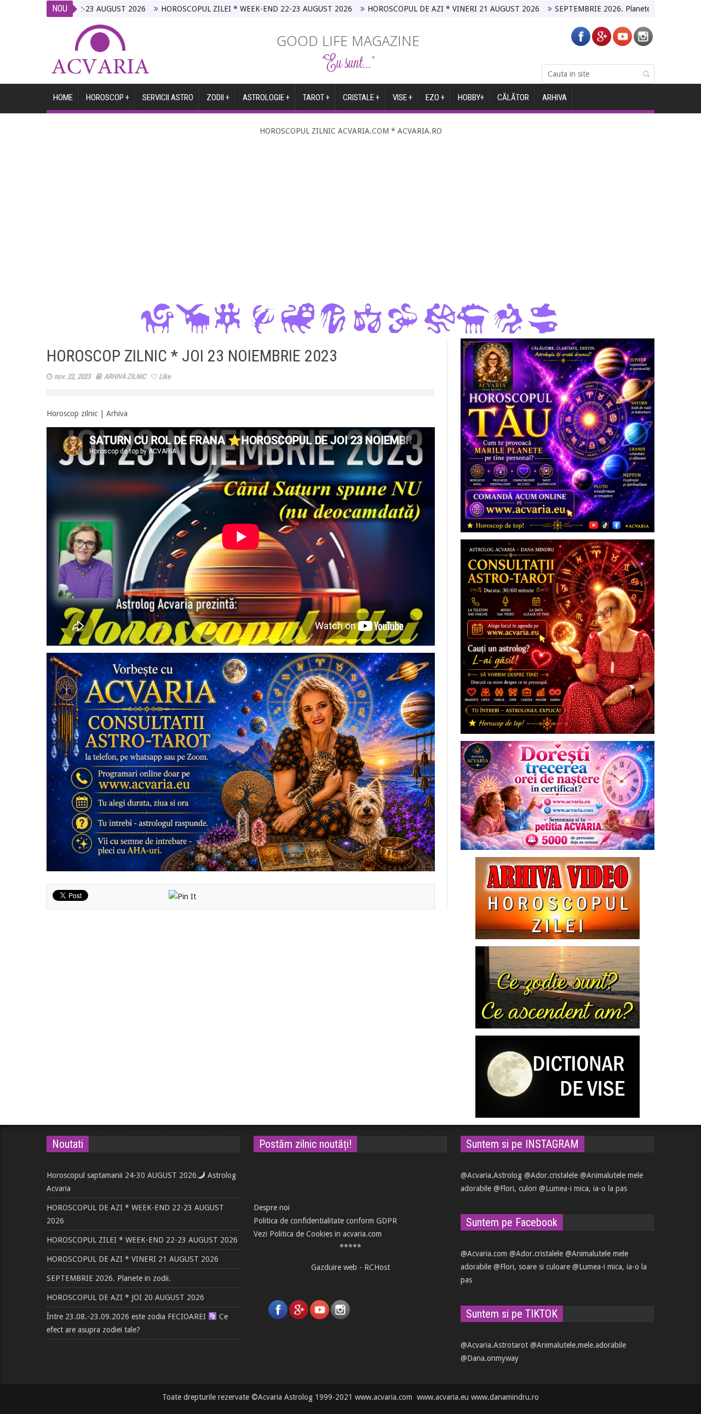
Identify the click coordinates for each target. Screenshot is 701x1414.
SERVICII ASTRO (167, 97)
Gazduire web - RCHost (350, 1267)
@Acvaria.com (484, 1253)
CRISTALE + (361, 97)
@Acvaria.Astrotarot (494, 1345)
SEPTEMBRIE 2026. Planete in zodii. (550, 8)
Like (164, 376)
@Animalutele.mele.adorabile (578, 1345)
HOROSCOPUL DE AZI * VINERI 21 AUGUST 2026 (387, 8)
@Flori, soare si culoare (531, 1266)
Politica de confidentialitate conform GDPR (325, 1220)
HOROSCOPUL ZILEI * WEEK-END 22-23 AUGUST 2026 (189, 8)
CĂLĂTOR (513, 97)
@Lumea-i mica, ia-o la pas (583, 1188)
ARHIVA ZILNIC (125, 376)
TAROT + (316, 97)
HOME (63, 97)
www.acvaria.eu (443, 1397)
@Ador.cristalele (551, 1175)
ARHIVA (554, 97)
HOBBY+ (471, 97)
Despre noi (272, 1207)
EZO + (435, 97)
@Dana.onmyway (490, 1358)
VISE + (402, 97)
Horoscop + (107, 97)
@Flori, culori (515, 1188)
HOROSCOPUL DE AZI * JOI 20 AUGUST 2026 (125, 1297)
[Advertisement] (350, 219)
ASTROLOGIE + (266, 97)
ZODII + (217, 97)
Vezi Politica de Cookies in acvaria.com (318, 1233)
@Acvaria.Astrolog (491, 1175)
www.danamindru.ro (505, 1397)
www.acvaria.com (383, 1397)
